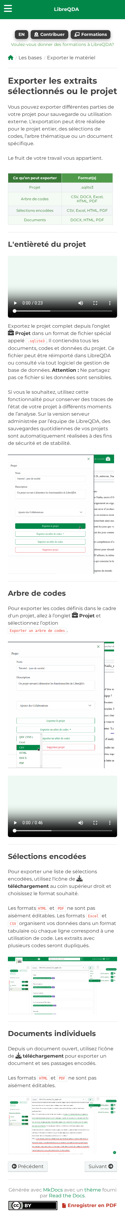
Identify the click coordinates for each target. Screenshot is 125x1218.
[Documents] (10, 57)
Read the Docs (67, 1196)
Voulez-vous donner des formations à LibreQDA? (62, 44)
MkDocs (53, 1190)
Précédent (30, 1166)
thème (92, 1190)
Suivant (98, 1166)
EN (22, 34)
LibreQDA (66, 9)
